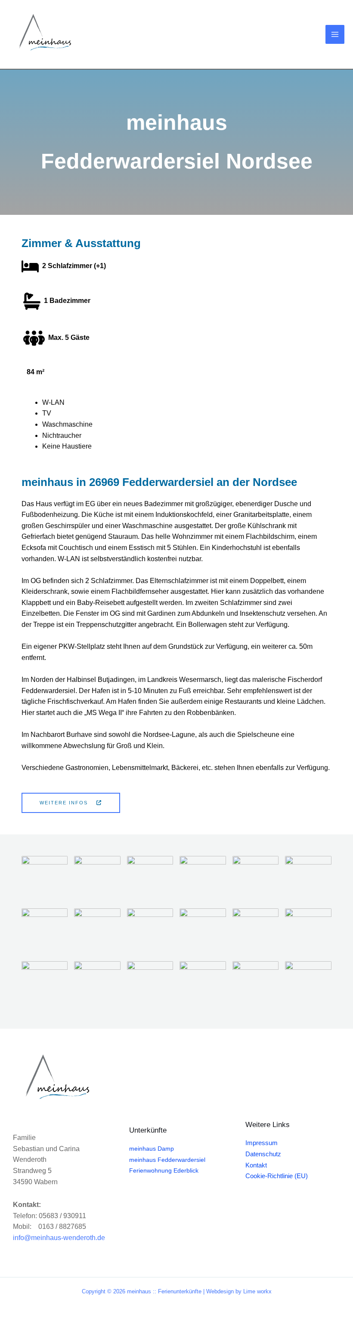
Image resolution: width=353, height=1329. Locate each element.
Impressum (261, 1143)
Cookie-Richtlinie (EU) (276, 1176)
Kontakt (256, 1165)
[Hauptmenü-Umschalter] (334, 34)
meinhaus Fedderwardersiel (167, 1160)
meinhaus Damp (151, 1149)
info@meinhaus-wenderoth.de (59, 1237)
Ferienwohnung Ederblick (163, 1170)
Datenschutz (263, 1154)
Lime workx (257, 1291)
